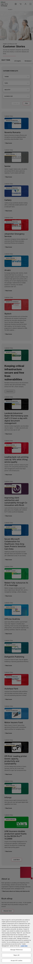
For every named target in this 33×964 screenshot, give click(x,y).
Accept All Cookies (16, 960)
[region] (16, 939)
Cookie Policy (24, 946)
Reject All (16, 955)
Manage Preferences (16, 950)
